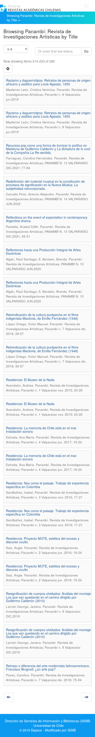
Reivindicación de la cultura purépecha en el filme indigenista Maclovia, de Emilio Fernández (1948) (42, 316)
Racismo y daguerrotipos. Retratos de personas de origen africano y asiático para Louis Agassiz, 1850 (48, 82)
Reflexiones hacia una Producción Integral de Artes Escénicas (43, 252)
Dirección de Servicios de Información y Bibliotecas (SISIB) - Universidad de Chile (47, 723)
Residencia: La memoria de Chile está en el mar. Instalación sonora (41, 430)
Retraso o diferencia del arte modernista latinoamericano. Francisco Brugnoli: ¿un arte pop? (48, 667)
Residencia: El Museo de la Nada (30, 379)
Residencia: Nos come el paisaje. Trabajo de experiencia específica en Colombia (47, 485)
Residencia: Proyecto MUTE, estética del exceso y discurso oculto (42, 540)
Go (86, 51)
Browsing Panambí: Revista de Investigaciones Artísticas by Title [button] (45, 17)
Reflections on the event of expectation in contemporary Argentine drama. (46, 219)
